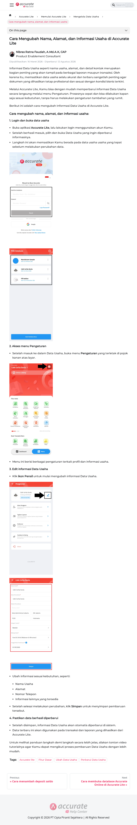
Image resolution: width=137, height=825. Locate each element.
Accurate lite (27, 759)
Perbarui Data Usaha (93, 759)
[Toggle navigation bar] (11, 5)
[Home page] (10, 15)
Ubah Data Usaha (66, 759)
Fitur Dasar (45, 759)
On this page (18, 30)
